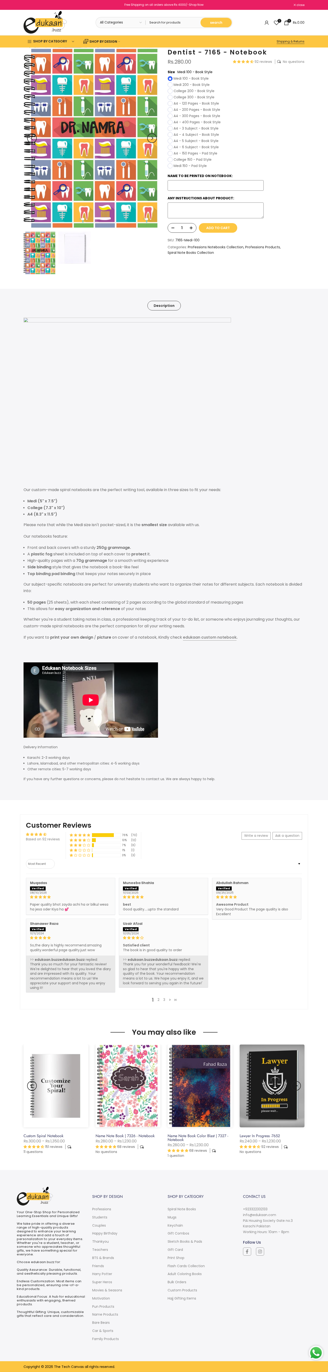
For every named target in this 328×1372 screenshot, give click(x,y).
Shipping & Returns (290, 41)
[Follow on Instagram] (260, 1251)
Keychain (175, 1225)
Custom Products (182, 1290)
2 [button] (158, 999)
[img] (70, 897)
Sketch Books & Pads (185, 1241)
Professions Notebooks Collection (215, 247)
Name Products (105, 1314)
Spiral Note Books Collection (191, 252)
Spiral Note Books (182, 1209)
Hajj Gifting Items (182, 1298)
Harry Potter (102, 1273)
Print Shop (176, 1257)
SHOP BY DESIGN (103, 41)
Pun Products (103, 1306)
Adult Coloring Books (185, 1273)
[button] (244, 61)
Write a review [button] (256, 835)
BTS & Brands (103, 1257)
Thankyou (100, 1241)
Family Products (105, 1338)
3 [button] (164, 999)
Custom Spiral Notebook (43, 1136)
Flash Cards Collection (186, 1266)
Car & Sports (102, 1330)
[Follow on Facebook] (247, 1251)
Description (164, 305)
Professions (101, 1209)
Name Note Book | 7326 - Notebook (125, 1136)
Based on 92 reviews (43, 839)
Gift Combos (178, 1233)
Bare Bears (101, 1322)
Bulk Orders (177, 1282)
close (30, 5)
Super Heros (102, 1282)
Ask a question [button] (287, 835)
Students (99, 1217)
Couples (99, 1225)
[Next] (152, 138)
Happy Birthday (104, 1233)
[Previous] (32, 138)
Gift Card (175, 1249)
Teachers (100, 1249)
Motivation (101, 1298)
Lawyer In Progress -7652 (260, 1136)
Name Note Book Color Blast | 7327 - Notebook (198, 1137)
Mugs (172, 1217)
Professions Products (262, 247)
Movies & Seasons (107, 1290)
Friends (98, 1266)
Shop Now (196, 5)
